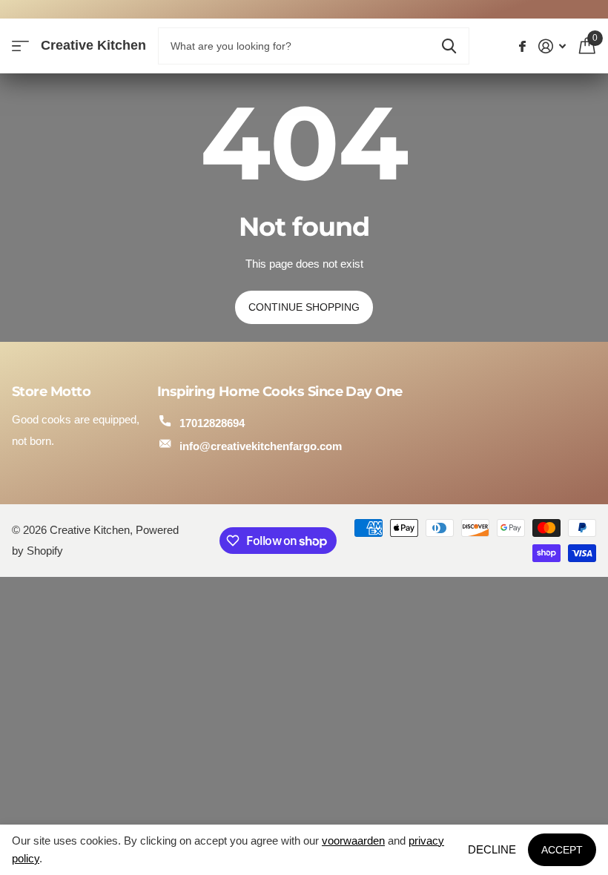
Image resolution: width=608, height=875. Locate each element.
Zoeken (449, 46)
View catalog (20, 46)
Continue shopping (304, 307)
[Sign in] (552, 46)
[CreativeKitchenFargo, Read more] (522, 46)
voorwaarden (353, 840)
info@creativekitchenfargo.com (260, 446)
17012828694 (212, 423)
